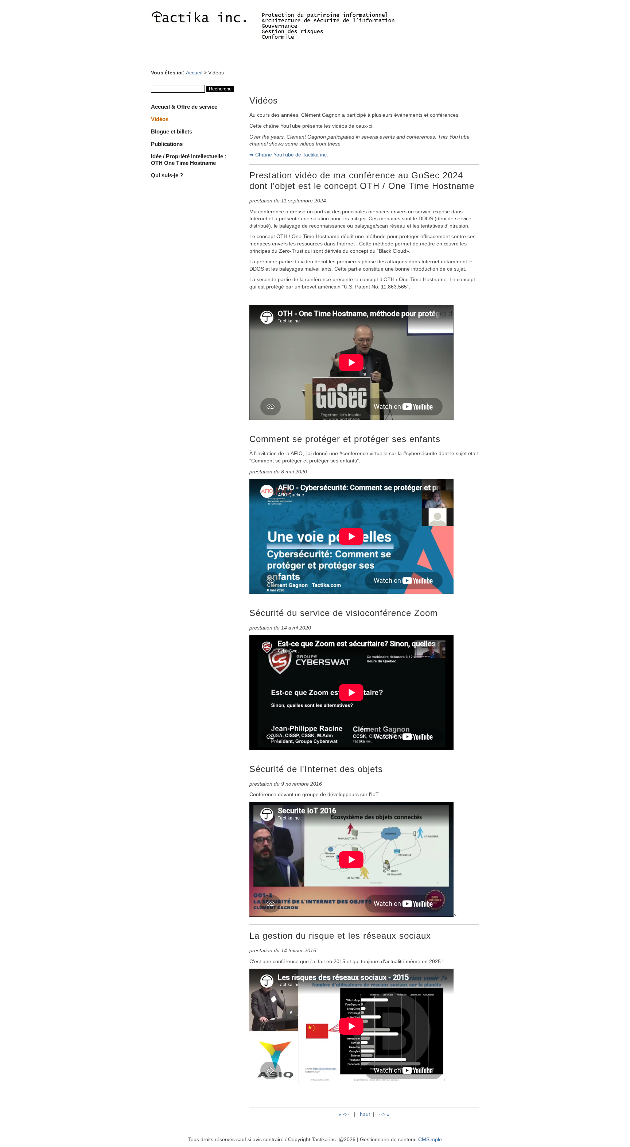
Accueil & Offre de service (184, 107)
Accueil (194, 72)
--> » (384, 1114)
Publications (167, 144)
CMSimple (430, 1139)
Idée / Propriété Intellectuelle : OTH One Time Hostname (188, 159)
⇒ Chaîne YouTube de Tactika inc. (288, 155)
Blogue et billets (171, 131)
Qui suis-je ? (167, 175)
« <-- (345, 1114)
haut (365, 1114)
